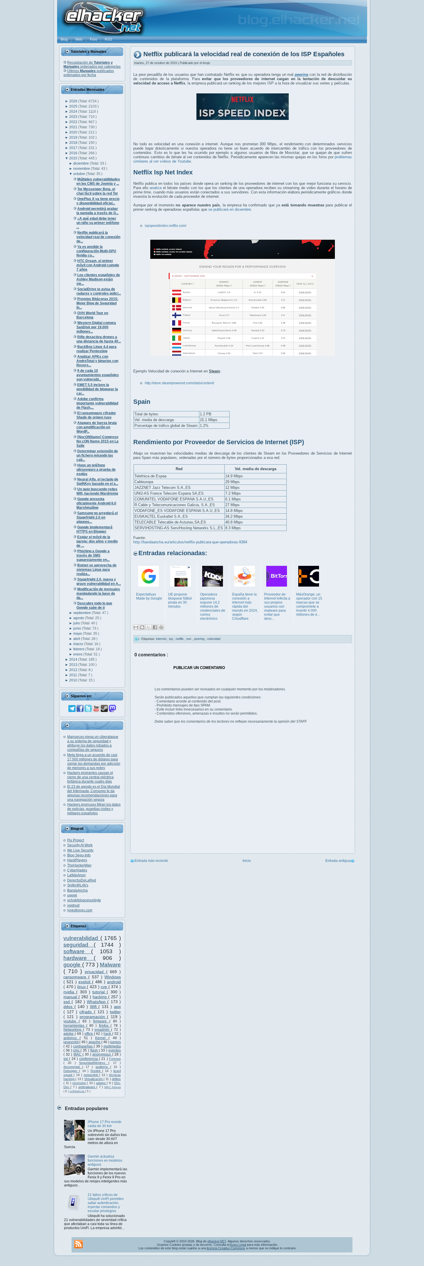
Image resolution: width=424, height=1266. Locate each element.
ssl (66, 1059)
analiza (156, 188)
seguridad (78, 945)
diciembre (81, 163)
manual (70, 996)
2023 (73, 117)
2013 (73, 665)
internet (161, 638)
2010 (73, 680)
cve (104, 986)
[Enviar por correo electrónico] (136, 627)
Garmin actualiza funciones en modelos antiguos (105, 1160)
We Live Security (80, 850)
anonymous (102, 1054)
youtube (71, 1021)
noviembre (82, 169)
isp (171, 638)
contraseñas (83, 1046)
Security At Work (80, 845)
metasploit (91, 1075)
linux (82, 986)
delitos (116, 1079)
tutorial (99, 992)
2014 (73, 660)
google (72, 965)
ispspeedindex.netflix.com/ (165, 226)
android (114, 981)
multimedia (112, 1046)
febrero (79, 649)
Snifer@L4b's (77, 885)
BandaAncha (77, 890)
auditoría (102, 1067)
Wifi (94, 1006)
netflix (180, 638)
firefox (104, 1026)
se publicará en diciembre (229, 209)
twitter (115, 1011)
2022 (73, 122)
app (117, 1006)
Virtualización (94, 1079)
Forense (115, 1058)
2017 (73, 148)
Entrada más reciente (151, 861)
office (89, 1034)
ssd (67, 1001)
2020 (73, 132)
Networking (73, 1030)
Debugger (71, 1071)
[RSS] (78, 1244)
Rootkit (96, 1071)
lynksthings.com (79, 910)
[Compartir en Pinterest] (161, 627)
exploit (85, 981)
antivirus (71, 1038)
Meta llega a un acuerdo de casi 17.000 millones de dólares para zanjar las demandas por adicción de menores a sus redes (93, 761)
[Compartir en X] (148, 627)
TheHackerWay (79, 865)
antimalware (87, 1087)
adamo (101, 1083)
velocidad (213, 638)
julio (77, 623)
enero (78, 654)
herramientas (74, 1026)
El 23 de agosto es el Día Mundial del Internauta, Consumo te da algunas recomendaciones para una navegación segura (93, 793)
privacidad (95, 971)
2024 (73, 112)
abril (77, 639)
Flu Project (75, 840)
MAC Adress (112, 1087)
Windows (112, 977)
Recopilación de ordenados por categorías (92, 65)
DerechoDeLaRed (81, 880)
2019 (73, 137)
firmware (101, 1021)
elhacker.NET (216, 1241)
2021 (73, 127)
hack (108, 1034)
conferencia (89, 1059)
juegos (115, 1042)
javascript (71, 1042)
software (77, 951)
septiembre (82, 613)
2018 (73, 143)
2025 (73, 106)
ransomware (75, 977)
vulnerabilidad (81, 938)
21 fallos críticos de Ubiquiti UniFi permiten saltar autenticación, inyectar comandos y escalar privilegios (106, 1203)
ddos (68, 1006)
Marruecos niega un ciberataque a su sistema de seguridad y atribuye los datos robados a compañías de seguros (92, 743)
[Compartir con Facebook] (155, 627)
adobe (69, 1034)
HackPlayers (77, 860)
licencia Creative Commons (226, 1248)
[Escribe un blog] (142, 627)
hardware (78, 958)
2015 (73, 158)
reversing (79, 1083)
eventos (114, 1050)
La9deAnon (76, 875)
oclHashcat (77, 1091)
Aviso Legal (238, 1244)
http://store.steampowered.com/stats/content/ (179, 383)
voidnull (73, 905)
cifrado (86, 1011)
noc (189, 638)
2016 (73, 153)
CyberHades (77, 870)
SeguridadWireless (93, 1063)
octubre (79, 174)
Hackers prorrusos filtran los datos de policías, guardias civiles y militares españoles (94, 808)
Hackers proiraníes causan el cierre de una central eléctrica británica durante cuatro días (90, 777)
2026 (73, 101)
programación (93, 1016)
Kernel (101, 1038)
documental (72, 1067)
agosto (79, 618)
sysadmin (102, 1030)
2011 (73, 675)
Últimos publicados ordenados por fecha (88, 73)
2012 (73, 670)
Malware (110, 965)
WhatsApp (97, 1001)
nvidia (69, 992)
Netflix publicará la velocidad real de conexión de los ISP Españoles (243, 54)
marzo (78, 644)
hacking (100, 996)
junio (77, 628)
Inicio (247, 861)
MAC (78, 1054)
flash (94, 1050)
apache (95, 1042)
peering (199, 638)
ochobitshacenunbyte (84, 900)
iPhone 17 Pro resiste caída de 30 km (104, 1124)
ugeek (72, 895)
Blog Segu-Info (79, 855)
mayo (78, 634)
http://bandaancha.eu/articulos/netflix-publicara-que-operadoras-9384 (190, 542)
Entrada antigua (337, 861)
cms (76, 1050)
